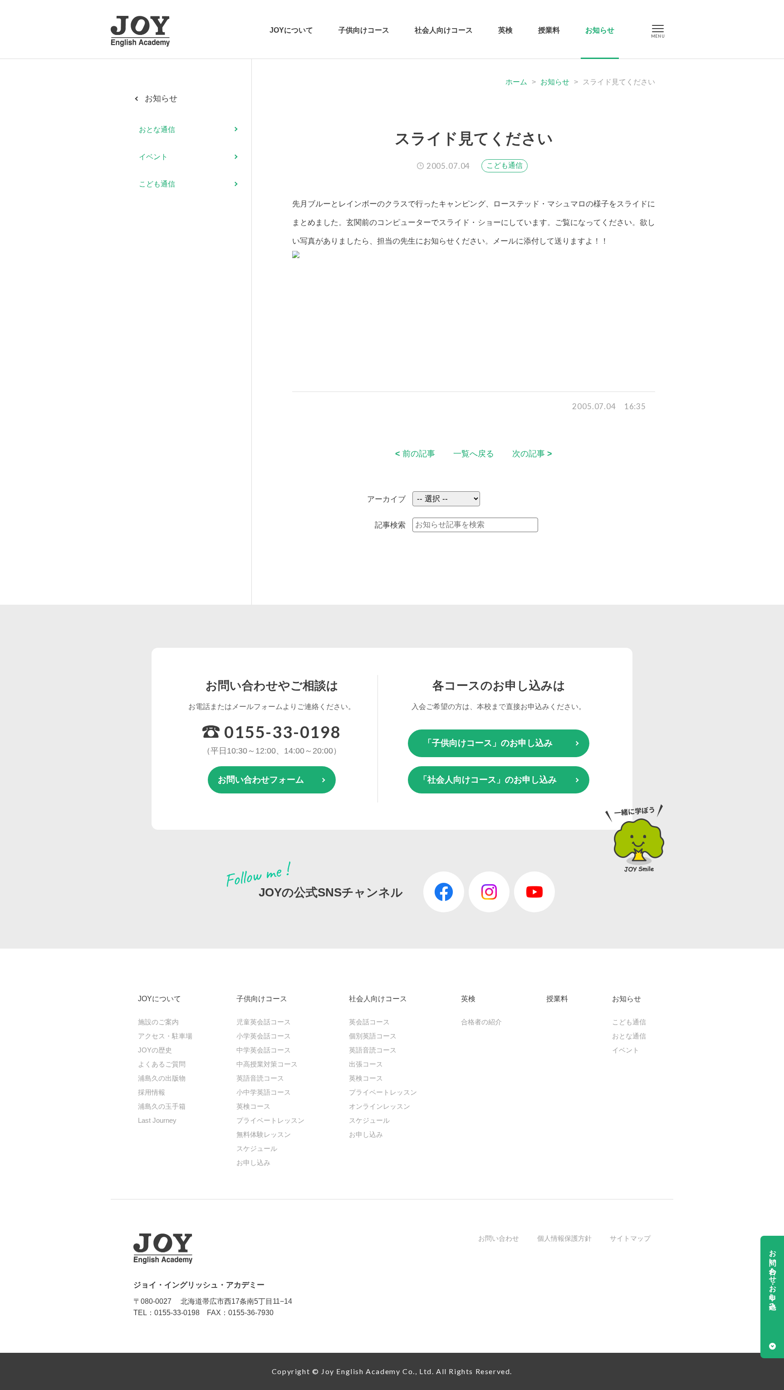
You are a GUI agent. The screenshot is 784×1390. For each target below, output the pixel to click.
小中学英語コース (263, 1092)
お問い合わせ (498, 1238)
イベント (153, 157)
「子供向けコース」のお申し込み (488, 743)
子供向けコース (363, 30)
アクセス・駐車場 (165, 1036)
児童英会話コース (263, 1022)
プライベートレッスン (270, 1120)
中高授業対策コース (267, 1064)
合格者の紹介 (481, 1022)
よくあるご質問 (162, 1064)
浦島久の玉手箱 (162, 1106)
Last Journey (157, 1120)
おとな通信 (157, 129)
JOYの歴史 (155, 1050)
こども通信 (504, 165)
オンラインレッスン (379, 1106)
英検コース (253, 1106)
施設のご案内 (158, 1022)
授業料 (549, 30)
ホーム (516, 82)
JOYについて (291, 30)
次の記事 (532, 453)
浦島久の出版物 (162, 1078)
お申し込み (253, 1162)
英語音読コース (260, 1078)
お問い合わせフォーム (261, 779)
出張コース (366, 1064)
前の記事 (415, 453)
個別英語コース (373, 1036)
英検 (505, 30)
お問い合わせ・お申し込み (773, 1276)
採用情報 (151, 1092)
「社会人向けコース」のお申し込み (488, 779)
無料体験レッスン (263, 1134)
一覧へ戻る (473, 453)
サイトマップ (630, 1238)
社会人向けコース (444, 30)
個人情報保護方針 (564, 1238)
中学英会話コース (263, 1050)
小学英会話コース (263, 1036)
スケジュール (256, 1148)
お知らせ (599, 30)
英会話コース (369, 1022)
